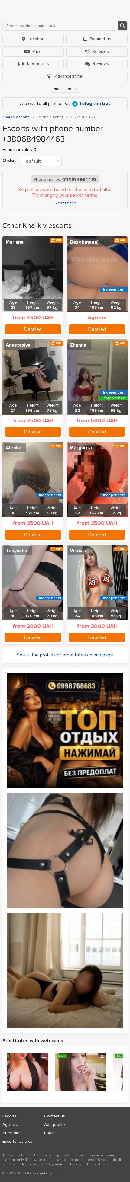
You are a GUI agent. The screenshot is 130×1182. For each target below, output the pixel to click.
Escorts (9, 1116)
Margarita (81, 448)
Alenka (13, 448)
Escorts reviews (17, 1141)
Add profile (54, 1124)
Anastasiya (18, 345)
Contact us (54, 1116)
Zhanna (78, 345)
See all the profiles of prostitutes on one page (65, 655)
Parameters (100, 38)
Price (37, 51)
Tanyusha (16, 551)
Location (36, 38)
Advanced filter (68, 76)
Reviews (101, 63)
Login (49, 1133)
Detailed (33, 329)
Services (100, 51)
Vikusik (78, 551)
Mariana (15, 242)
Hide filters (63, 89)
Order (9, 161)
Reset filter (65, 203)
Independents (35, 63)
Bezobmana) (84, 242)
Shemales (12, 1133)
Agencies (11, 1124)
